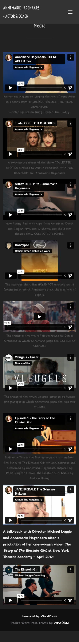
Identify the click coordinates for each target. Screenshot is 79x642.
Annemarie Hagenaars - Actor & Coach (21, 12)
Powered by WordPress (39, 616)
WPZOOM (61, 623)
